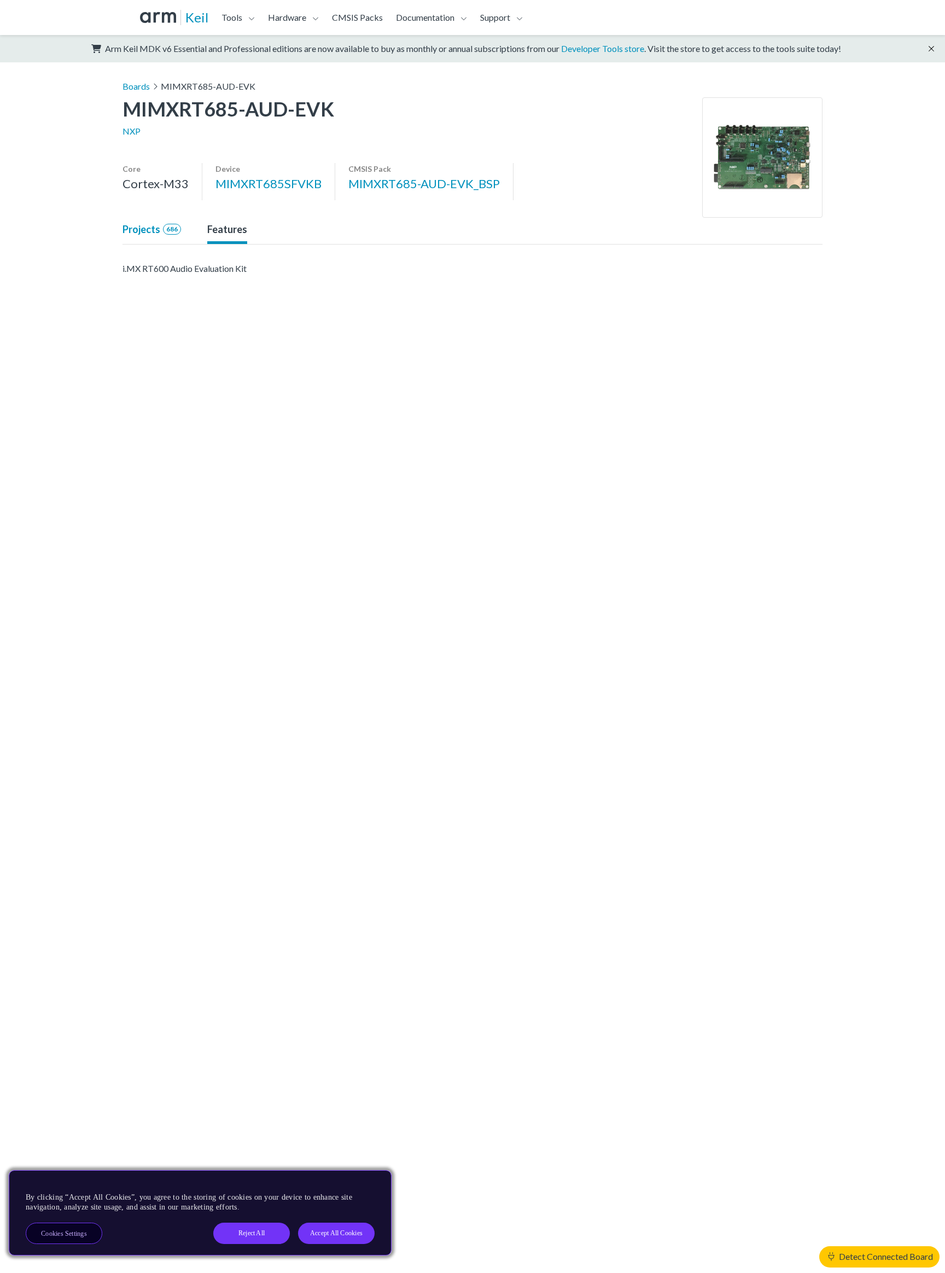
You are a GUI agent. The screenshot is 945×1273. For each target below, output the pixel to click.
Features (227, 229)
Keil (196, 17)
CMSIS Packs (357, 17)
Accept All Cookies (336, 1233)
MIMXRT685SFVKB (268, 183)
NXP (131, 131)
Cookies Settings (64, 1233)
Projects (150, 229)
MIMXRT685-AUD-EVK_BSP (424, 183)
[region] (200, 1212)
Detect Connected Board (885, 1256)
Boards (136, 86)
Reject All (251, 1233)
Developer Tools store (602, 48)
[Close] (373, 1183)
